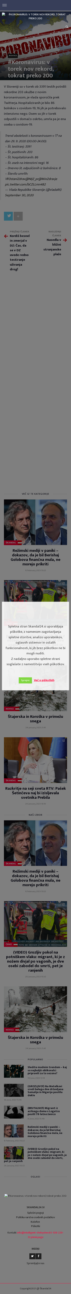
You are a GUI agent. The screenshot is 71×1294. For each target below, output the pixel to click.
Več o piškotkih (44, 680)
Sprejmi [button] (25, 680)
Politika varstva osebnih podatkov (35, 1217)
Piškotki (35, 1226)
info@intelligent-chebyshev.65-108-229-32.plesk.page (40, 1234)
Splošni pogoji (35, 1213)
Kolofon (35, 1222)
